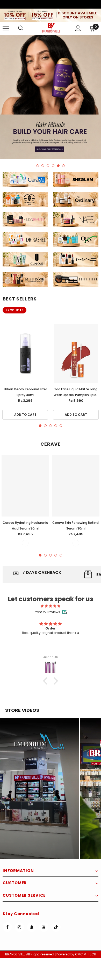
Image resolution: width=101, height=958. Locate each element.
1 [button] (37, 165)
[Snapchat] (31, 927)
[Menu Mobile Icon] (6, 28)
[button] (39, 788)
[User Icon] (78, 28)
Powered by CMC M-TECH (76, 954)
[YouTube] (43, 927)
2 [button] (42, 165)
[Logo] (51, 27)
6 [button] (63, 165)
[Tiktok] (56, 927)
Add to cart (25, 414)
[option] (50, 97)
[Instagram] (19, 927)
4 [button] (53, 165)
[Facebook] (7, 927)
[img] (50, 606)
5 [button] (58, 165)
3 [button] (48, 165)
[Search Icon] (26, 28)
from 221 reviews (47, 612)
